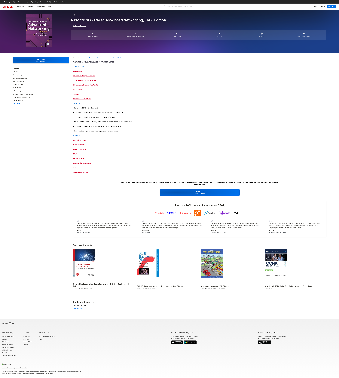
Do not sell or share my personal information (14, 368)
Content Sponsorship (9, 355)
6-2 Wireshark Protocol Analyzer (84, 80)
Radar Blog (41, 7)
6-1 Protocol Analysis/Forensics (84, 76)
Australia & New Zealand (47, 336)
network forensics (79, 140)
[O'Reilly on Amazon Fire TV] (264, 344)
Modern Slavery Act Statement (44, 373)
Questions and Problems (82, 99)
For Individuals (44, 2)
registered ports (78, 159)
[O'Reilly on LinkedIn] (10, 323)
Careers (4, 339)
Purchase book (78, 308)
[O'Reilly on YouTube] (13, 323)
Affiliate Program (7, 350)
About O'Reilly (7, 333)
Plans (315, 7)
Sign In (323, 7)
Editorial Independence (27, 373)
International (44, 333)
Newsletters (26, 339)
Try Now (330, 7)
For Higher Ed (32, 2)
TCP (74, 168)
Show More (16, 103)
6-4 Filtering (77, 90)
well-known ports (79, 149)
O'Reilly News (6, 342)
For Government (20, 2)
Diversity (4, 353)
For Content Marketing (58, 2)
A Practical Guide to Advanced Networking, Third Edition (106, 58)
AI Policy (25, 344)
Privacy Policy (27, 342)
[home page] (8, 6)
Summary (76, 94)
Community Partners (8, 347)
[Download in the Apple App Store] (177, 344)
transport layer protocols (82, 163)
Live (49, 7)
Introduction (77, 71)
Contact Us (26, 336)
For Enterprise (8, 2)
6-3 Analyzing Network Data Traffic (85, 85)
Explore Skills (21, 7)
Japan (41, 339)
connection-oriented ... (81, 172)
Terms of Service (6, 373)
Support (26, 333)
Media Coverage (7, 344)
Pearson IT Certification (303, 36)
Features (31, 7)
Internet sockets (79, 145)
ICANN (75, 154)
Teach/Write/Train (8, 336)
